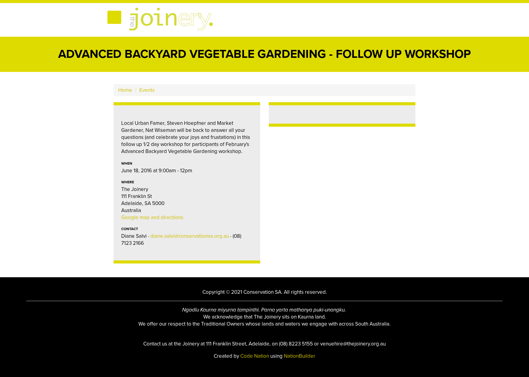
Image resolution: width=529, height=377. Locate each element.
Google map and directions (152, 217)
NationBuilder (299, 356)
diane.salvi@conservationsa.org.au (189, 236)
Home (125, 90)
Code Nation (255, 356)
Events (147, 90)
